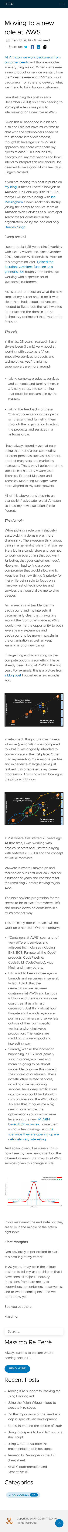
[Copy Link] (45, 46)
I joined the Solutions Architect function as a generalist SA (29, 267)
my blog (11, 187)
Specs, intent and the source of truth (35, 1426)
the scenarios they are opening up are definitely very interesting (33, 1134)
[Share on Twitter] (26, 46)
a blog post (13, 675)
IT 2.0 (9, 4)
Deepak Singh (15, 227)
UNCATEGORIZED (22, 1495)
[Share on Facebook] (32, 46)
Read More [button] (17, 1368)
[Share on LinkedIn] (38, 46)
